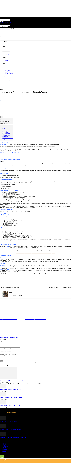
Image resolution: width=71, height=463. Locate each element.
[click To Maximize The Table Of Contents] (1, 117)
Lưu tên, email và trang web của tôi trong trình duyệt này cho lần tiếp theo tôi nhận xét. (16, 359)
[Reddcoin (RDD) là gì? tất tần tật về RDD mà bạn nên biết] (3, 419)
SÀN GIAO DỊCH (6, 51)
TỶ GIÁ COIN (7, 70)
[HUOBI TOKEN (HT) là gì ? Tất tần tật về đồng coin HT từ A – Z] (3, 427)
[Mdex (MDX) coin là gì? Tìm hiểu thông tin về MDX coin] (12, 310)
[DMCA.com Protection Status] (2, 457)
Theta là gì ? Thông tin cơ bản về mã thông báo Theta (9, 287)
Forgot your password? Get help (5, 22)
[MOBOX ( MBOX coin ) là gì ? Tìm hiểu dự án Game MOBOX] (12, 328)
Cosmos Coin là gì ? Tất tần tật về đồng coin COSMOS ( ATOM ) (60, 287)
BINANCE (4, 41)
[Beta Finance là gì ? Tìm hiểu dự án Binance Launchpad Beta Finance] (37, 310)
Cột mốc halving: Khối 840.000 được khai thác (10, 389)
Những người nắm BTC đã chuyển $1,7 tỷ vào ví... (11, 405)
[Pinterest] (9, 281)
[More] (25, 98)
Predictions (4, 459)
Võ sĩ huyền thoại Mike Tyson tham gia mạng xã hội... (12, 380)
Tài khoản (11, 19)
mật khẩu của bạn (13, 20)
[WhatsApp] (13, 281)
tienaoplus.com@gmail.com (11, 412)
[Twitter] (6, 281)
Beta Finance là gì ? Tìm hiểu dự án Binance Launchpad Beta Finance (35, 319)
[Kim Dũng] (1, 94)
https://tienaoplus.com (11, 293)
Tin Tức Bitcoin (7, 71)
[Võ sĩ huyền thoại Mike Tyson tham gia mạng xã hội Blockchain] (8, 378)
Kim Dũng (10, 292)
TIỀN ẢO (4, 46)
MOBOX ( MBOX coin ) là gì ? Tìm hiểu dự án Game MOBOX (9, 337)
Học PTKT (6, 60)
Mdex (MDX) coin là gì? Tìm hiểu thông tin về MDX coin (8, 319)
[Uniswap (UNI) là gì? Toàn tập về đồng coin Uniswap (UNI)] (3, 435)
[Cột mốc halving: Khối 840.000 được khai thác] (3, 387)
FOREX (4, 63)
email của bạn (12, 25)
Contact (3, 460)
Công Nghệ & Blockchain (9, 73)
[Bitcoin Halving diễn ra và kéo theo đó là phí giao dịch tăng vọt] (3, 395)
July (1, 382)
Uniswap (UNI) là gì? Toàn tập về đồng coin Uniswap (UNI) (13, 437)
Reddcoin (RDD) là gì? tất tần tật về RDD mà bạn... (11, 421)
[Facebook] (2, 281)
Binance (6, 53)
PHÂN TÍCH (4, 57)
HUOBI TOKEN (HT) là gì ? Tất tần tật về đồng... (11, 429)
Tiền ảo (2, 89)
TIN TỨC (4, 67)
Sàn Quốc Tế (7, 54)
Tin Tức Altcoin (7, 72)
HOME (3, 36)
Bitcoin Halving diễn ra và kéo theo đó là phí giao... (11, 397)
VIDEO (3, 76)
